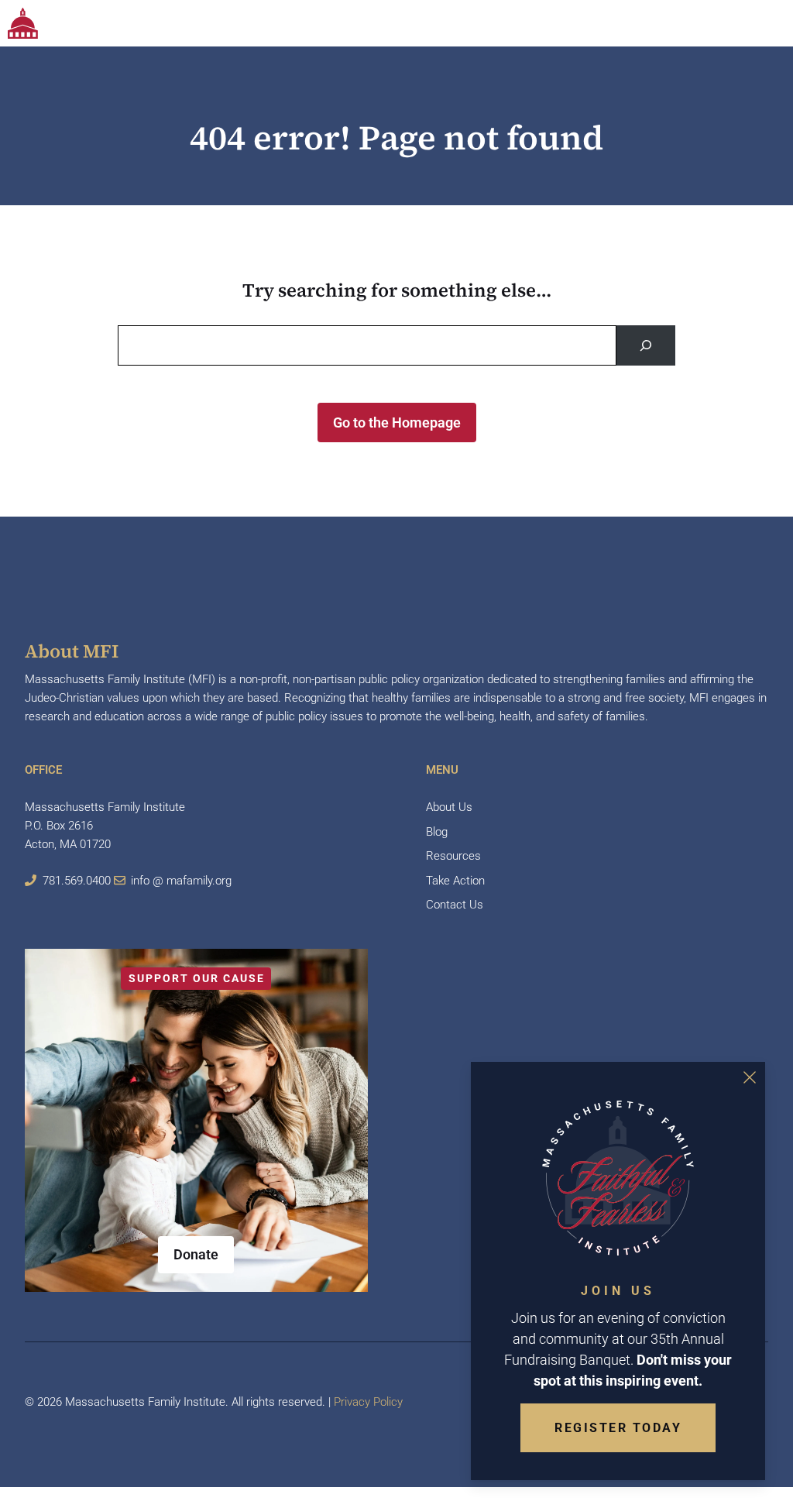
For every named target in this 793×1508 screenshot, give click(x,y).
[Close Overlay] (749, 1077)
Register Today (617, 1427)
